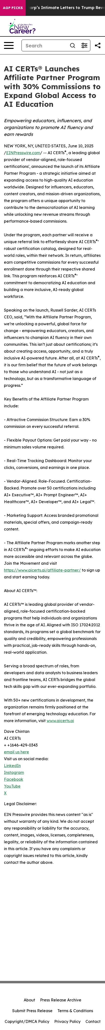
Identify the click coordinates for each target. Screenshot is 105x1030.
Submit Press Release (32, 1010)
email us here (16, 751)
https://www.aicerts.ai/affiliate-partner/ (42, 570)
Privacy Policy (67, 1021)
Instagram (14, 772)
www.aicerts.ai (60, 720)
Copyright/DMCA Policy (27, 1021)
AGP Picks (13, 8)
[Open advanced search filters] (84, 45)
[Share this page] (97, 45)
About (29, 999)
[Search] (72, 45)
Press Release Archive (60, 999)
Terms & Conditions (75, 1010)
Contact (93, 1021)
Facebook (13, 779)
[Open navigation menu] (9, 45)
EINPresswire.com (23, 152)
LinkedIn (12, 765)
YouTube (12, 786)
